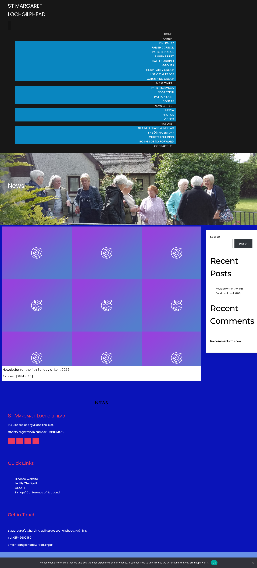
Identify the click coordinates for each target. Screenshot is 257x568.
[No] (252, 562)
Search (215, 237)
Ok (214, 562)
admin (11, 376)
